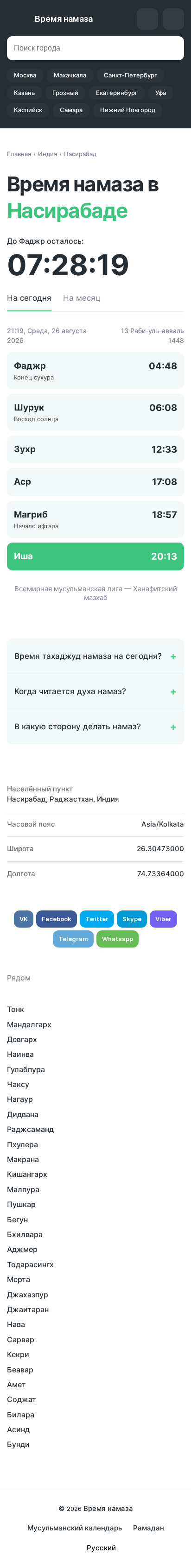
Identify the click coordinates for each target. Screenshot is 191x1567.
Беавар (20, 1369)
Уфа (160, 92)
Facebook (56, 919)
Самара (71, 110)
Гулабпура (26, 1069)
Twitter (96, 919)
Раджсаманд (30, 1129)
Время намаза (64, 19)
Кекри (18, 1354)
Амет (16, 1384)
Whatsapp (117, 938)
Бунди (18, 1444)
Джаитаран (28, 1309)
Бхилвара (25, 1234)
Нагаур (20, 1099)
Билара (20, 1414)
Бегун (17, 1219)
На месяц (82, 298)
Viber (163, 919)
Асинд (18, 1429)
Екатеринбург (117, 92)
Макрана (23, 1159)
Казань (24, 92)
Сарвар (20, 1339)
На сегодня (29, 298)
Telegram (73, 938)
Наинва (20, 1054)
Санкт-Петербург (130, 75)
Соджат (21, 1399)
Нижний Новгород (127, 110)
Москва (25, 75)
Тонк (15, 1009)
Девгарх (22, 1039)
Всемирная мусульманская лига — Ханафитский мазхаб (95, 593)
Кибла (147, 19)
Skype (131, 919)
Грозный (65, 92)
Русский (101, 1547)
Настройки (173, 19)
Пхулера (22, 1144)
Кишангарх (27, 1174)
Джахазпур (27, 1294)
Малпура (23, 1189)
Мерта (18, 1279)
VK (23, 919)
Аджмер (22, 1249)
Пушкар (21, 1204)
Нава (16, 1324)
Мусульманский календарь (74, 1527)
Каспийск (28, 110)
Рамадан (148, 1527)
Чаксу (18, 1084)
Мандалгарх (29, 1024)
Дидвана (22, 1114)
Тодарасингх (30, 1264)
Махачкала (70, 75)
